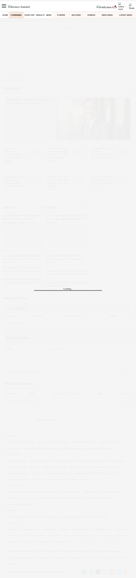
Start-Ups (29, 15)
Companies (16, 15)
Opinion (91, 15)
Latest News (125, 15)
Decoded (76, 15)
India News (107, 15)
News (48, 15)
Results (40, 15)
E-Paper (61, 15)
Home (5, 15)
